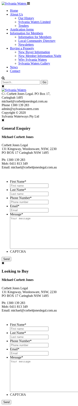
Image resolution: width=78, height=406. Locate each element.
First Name (18, 181)
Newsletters (26, 44)
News (14, 67)
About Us (16, 14)
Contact (15, 71)
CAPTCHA (18, 251)
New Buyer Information (34, 52)
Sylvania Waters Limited (34, 22)
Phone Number (21, 198)
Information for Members (26, 33)
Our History (26, 18)
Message (16, 214)
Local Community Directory (37, 41)
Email (14, 206)
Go (44, 82)
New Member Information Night (39, 56)
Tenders (23, 25)
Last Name (18, 189)
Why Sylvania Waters (32, 59)
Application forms (22, 29)
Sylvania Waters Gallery (34, 63)
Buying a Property (22, 48)
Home (14, 10)
